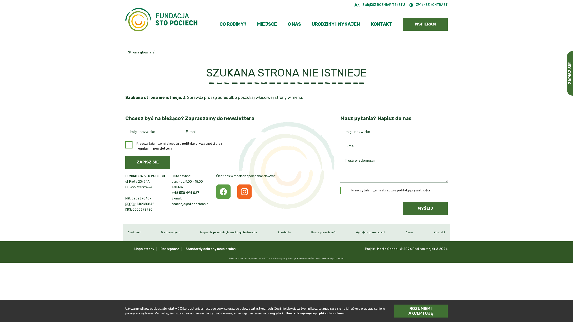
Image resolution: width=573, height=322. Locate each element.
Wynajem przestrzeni (370, 232)
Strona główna (139, 52)
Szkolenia (284, 232)
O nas (294, 24)
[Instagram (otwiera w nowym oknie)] (244, 191)
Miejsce (267, 24)
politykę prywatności (198, 144)
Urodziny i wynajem (336, 24)
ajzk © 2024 (438, 249)
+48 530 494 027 (185, 193)
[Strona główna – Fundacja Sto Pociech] (161, 21)
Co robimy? (233, 24)
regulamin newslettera (154, 148)
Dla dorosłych (170, 232)
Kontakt (381, 24)
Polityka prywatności (301, 258)
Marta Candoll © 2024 (394, 249)
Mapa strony (144, 249)
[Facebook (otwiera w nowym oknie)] (223, 191)
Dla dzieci (134, 232)
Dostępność (169, 249)
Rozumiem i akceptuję (420, 311)
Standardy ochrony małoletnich (211, 249)
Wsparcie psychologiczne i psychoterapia (228, 232)
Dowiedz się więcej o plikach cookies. (315, 313)
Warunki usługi (325, 258)
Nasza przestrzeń (323, 232)
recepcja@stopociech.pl (191, 204)
